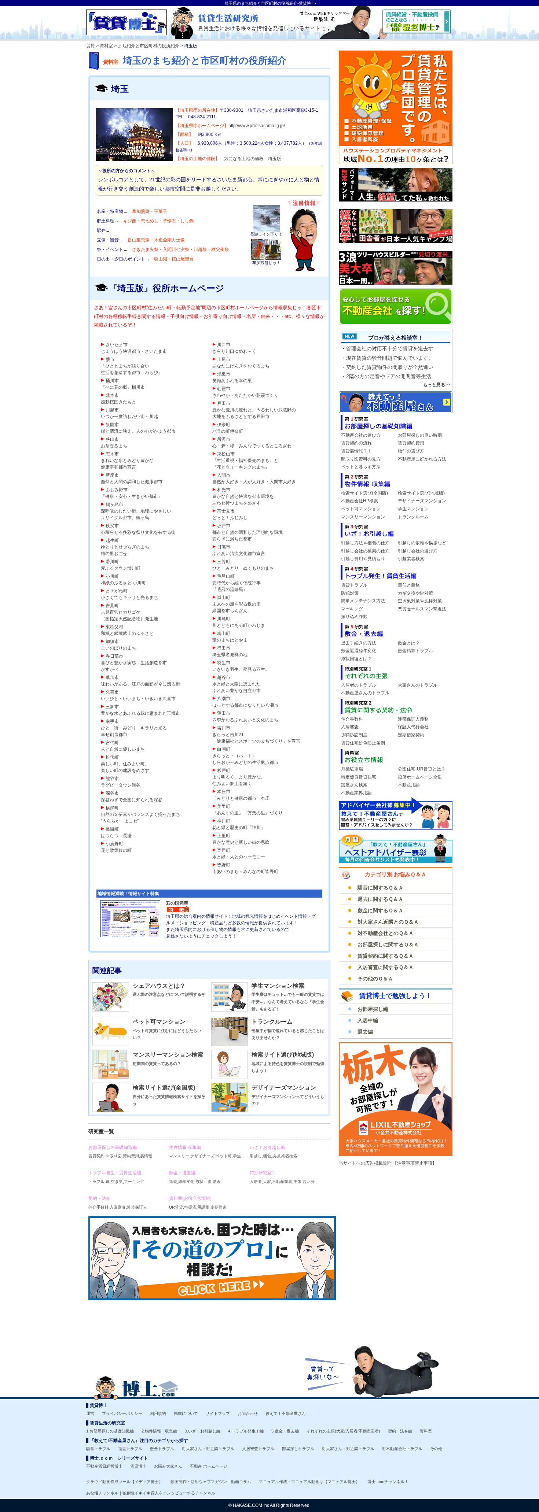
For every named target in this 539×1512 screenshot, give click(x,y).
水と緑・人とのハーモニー (238, 856)
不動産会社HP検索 (359, 500)
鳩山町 (223, 633)
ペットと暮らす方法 (361, 466)
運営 (90, 1413)
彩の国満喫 (177, 903)
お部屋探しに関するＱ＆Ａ (388, 944)
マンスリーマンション (363, 517)
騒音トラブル (98, 1448)
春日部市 (114, 656)
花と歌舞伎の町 (116, 850)
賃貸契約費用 (411, 443)
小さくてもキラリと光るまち (129, 597)
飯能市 (112, 424)
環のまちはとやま (229, 640)
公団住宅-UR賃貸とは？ (421, 769)
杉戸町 (223, 770)
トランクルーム (272, 1022)
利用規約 (158, 1413)
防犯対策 (350, 593)
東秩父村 (114, 626)
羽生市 (223, 662)
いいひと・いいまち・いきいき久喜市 (138, 698)
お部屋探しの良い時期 (420, 435)
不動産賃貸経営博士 (104, 1466)
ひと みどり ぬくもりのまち (243, 568)
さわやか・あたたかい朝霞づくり (245, 395)
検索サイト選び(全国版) (164, 1087)
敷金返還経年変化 (358, 650)
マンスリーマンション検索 (168, 1054)
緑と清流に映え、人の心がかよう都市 (138, 431)
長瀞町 (112, 829)
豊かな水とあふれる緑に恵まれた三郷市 (140, 713)
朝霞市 (223, 388)
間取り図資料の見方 (361, 459)
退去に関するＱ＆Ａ (380, 899)
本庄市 (223, 791)
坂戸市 (223, 525)
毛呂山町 (226, 576)
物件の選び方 (411, 451)
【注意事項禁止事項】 (415, 1163)
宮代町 (112, 742)
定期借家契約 (411, 734)
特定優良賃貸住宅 (358, 777)
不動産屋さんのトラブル (365, 692)
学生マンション (413, 508)
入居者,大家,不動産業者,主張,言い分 (282, 1177)
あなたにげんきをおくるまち (241, 366)
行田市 (223, 648)
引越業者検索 (411, 558)
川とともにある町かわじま (238, 625)
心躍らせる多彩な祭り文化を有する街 (138, 532)
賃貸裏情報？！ (356, 451)
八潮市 (223, 698)
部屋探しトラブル (298, 1448)
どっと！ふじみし (229, 517)
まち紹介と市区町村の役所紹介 (148, 45)
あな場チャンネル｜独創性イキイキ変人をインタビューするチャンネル (150, 1493)
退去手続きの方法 (358, 643)
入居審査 (350, 726)
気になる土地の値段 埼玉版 (252, 158)
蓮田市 (223, 713)
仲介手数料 (352, 719)
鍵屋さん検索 (354, 784)
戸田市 (223, 403)
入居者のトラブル (358, 685)
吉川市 (223, 728)
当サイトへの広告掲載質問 (366, 1163)
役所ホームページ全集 (420, 777)
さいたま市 (117, 344)
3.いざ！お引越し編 (202, 1431)
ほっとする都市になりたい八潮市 (245, 705)
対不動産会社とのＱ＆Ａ (386, 933)
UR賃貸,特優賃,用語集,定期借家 (198, 1202)
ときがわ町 (117, 591)
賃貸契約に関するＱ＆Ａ (386, 956)
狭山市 (112, 439)
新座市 (112, 475)
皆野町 (223, 865)
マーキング (352, 608)
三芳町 (223, 561)
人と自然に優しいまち (123, 749)
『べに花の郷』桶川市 (123, 387)
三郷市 (112, 706)
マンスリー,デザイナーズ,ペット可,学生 (205, 1151)
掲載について (186, 1413)
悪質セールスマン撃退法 (422, 608)
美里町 (223, 806)
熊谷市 (112, 778)
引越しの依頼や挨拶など (422, 543)
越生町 (112, 540)
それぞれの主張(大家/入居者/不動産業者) (343, 1431)
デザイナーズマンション (284, 1087)
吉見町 (112, 605)
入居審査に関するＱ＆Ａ (386, 967)
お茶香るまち (114, 445)
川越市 (112, 410)
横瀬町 (112, 807)
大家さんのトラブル (417, 685)
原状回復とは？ (356, 658)
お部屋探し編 (373, 1009)
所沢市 (223, 439)
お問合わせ (248, 1413)
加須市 (112, 641)
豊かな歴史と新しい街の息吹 (241, 842)
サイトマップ (218, 1413)
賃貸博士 (138, 1466)
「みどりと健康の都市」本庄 (241, 798)
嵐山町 (223, 597)
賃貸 (90, 45)
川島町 (223, 618)
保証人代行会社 (413, 726)
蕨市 (110, 359)
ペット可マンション (159, 1022)
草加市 (112, 677)
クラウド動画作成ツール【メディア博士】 (124, 1481)
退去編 (365, 1032)
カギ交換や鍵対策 (415, 593)
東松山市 (226, 453)
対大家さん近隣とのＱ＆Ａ (388, 922)
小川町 (112, 576)
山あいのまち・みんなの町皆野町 (245, 871)
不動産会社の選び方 (361, 435)
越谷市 (223, 677)
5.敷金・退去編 (285, 1431)
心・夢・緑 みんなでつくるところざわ (252, 445)
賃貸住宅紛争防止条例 (363, 743)
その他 (436, 1448)
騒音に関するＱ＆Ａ (380, 888)
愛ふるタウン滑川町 (120, 568)
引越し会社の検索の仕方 (365, 551)
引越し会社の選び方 (417, 551)
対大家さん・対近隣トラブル (208, 1448)
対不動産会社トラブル (402, 1448)
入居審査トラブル (258, 1448)
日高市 (223, 547)
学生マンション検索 (278, 986)
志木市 (112, 453)
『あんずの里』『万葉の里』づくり (247, 813)
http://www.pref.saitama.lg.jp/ (256, 125)
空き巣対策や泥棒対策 (420, 600)
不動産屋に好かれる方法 (422, 459)
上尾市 (223, 359)
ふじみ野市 (117, 489)
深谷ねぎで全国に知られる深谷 (131, 799)
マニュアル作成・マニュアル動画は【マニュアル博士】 (309, 1481)
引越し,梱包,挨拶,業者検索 (273, 1151)
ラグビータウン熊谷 (120, 785)
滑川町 (112, 561)
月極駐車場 (352, 769)
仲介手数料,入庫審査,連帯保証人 (117, 1202)
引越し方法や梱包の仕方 (365, 543)
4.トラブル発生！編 (246, 1431)
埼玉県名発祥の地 (229, 654)
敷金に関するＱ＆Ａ (380, 910)
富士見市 (226, 511)
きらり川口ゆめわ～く (234, 351)
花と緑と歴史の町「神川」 (238, 827)
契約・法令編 (400, 1431)
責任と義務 (409, 585)
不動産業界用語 (356, 792)
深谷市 (112, 793)
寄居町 (223, 850)
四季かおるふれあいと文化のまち (245, 719)
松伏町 (112, 757)
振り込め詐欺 (354, 616)
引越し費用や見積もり (363, 558)
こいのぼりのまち (118, 648)
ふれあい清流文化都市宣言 (238, 553)
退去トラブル (130, 1448)
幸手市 (112, 721)
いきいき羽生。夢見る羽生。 (241, 669)
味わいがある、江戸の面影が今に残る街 (140, 684)
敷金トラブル (162, 1448)
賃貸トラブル (354, 585)
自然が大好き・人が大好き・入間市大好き (254, 481)
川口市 (223, 344)
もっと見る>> (436, 384)
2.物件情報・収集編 (159, 1431)
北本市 (112, 395)
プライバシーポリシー (122, 1413)
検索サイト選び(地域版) (283, 1054)
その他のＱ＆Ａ (375, 978)
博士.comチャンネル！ (387, 1481)
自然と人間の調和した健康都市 (131, 481)
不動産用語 (409, 784)
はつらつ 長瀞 (116, 835)
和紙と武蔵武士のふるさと (127, 633)
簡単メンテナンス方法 (363, 600)
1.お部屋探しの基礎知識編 (110, 1431)
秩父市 (112, 525)
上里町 (223, 835)
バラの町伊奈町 (227, 431)
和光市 (223, 489)
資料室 (106, 45)
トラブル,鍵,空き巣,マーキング (116, 1177)
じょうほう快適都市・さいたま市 (134, 351)
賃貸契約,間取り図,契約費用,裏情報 (120, 1151)
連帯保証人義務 (413, 719)
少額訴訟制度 (354, 734)
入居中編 (368, 1020)
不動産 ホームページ (208, 1466)
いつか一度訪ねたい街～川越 (129, 416)
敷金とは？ (409, 643)
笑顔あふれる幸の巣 (232, 380)
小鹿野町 (114, 843)
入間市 (223, 475)
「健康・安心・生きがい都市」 (131, 496)
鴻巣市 (223, 374)
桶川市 (112, 380)
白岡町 (223, 749)
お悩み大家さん (168, 1466)
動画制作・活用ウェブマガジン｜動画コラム (210, 1481)
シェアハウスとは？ (159, 986)
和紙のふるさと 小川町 (123, 582)
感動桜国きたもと (118, 401)
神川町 (223, 821)
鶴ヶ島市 (114, 504)
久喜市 (112, 692)
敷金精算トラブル (415, 650)
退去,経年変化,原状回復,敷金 (195, 1177)
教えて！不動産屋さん (285, 1413)
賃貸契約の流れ (356, 443)
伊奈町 (223, 424)
